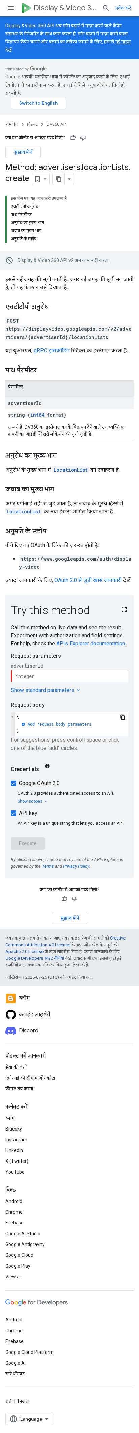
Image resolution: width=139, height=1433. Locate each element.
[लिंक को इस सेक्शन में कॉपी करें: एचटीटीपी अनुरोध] (55, 307)
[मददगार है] (73, 138)
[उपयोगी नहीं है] (83, 138)
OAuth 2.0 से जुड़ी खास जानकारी (88, 580)
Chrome (14, 1212)
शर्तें (8, 1401)
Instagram (16, 1139)
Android (13, 1201)
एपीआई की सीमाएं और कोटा (30, 1078)
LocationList (71, 470)
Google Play (17, 1266)
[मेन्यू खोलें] (11, 8)
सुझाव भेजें (23, 152)
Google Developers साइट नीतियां (34, 958)
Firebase (14, 1222)
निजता (24, 1401)
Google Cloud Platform (29, 1352)
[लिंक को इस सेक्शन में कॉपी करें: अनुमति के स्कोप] (53, 532)
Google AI (15, 1363)
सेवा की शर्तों (16, 1067)
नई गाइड (123, 41)
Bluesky (13, 1129)
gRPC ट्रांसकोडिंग (52, 350)
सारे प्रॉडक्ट (15, 1373)
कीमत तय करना (19, 1088)
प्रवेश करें (123, 8)
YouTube (15, 1172)
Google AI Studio (22, 1233)
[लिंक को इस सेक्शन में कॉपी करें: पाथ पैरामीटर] (43, 371)
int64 (37, 415)
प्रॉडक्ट (32, 124)
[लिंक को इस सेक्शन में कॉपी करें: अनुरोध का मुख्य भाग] (63, 456)
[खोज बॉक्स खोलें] (106, 8)
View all (13, 1276)
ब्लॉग (10, 1118)
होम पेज (11, 124)
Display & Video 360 (65, 7)
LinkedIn (14, 1150)
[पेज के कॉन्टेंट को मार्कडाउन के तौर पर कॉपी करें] (59, 179)
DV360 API (57, 124)
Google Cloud (19, 1255)
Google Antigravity (25, 1244)
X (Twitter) (16, 1161)
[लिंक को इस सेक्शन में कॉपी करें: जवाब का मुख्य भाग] (60, 490)
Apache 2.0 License (24, 951)
